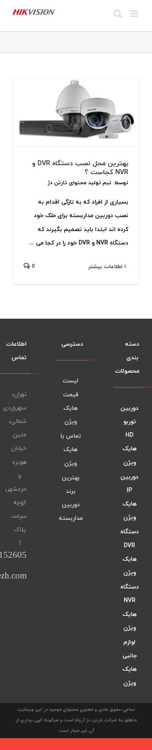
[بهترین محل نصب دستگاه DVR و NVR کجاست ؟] (76, 112)
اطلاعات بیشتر (106, 266)
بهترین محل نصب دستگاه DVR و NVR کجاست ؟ (80, 167)
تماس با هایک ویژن (70, 449)
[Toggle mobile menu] (134, 13)
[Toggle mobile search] (118, 13)
